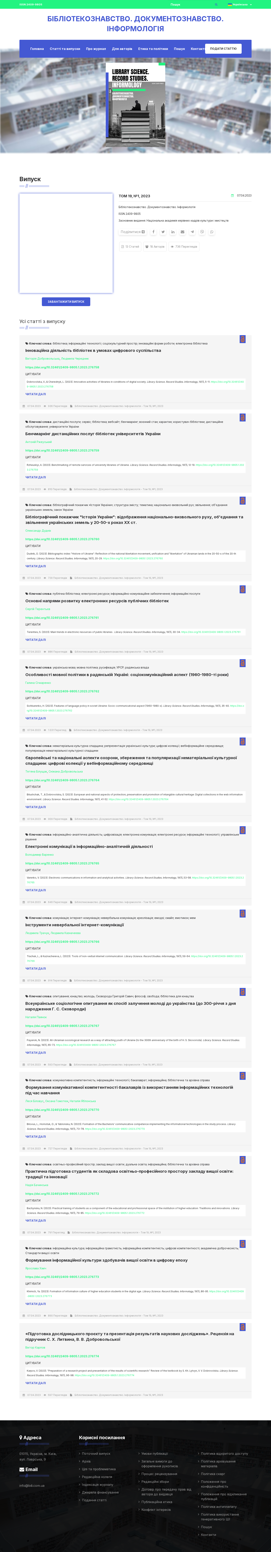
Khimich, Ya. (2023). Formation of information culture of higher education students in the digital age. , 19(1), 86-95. (135, 1294)
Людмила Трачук (37, 933)
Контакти (199, 49)
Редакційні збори (155, 1482)
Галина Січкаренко (38, 682)
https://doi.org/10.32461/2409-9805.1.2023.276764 (138, 799)
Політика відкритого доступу (224, 1454)
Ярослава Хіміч (35, 1268)
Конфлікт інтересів (156, 1510)
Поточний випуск (96, 1454)
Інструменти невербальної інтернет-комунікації (74, 924)
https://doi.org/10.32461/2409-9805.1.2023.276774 (104, 1375)
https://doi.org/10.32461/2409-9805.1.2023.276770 (115, 1128)
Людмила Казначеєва (66, 933)
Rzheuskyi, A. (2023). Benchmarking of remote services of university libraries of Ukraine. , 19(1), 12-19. (135, 467)
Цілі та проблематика (99, 1469)
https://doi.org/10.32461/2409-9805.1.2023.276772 (114, 1212)
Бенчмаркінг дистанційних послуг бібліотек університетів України (92, 433)
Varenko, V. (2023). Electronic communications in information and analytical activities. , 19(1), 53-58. (135, 880)
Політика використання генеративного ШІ (220, 1516)
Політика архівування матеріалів (218, 1463)
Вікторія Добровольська (42, 358)
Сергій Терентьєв (37, 609)
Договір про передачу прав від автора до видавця (166, 1491)
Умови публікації (154, 1454)
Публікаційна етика (156, 1502)
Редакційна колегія (97, 1477)
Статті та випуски (65, 49)
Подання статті (94, 1500)
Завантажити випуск (66, 301)
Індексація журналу (97, 1485)
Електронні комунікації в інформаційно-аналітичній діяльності (89, 846)
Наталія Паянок (36, 1017)
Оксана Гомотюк (56, 1101)
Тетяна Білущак (36, 771)
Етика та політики (153, 49)
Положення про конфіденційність (214, 1484)
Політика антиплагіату (219, 1507)
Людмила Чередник (75, 358)
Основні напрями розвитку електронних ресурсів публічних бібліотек (97, 600)
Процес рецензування (159, 1474)
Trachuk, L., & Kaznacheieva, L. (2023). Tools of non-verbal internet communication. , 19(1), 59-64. (135, 958)
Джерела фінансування (100, 1492)
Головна (37, 49)
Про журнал (96, 49)
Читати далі (35, 394)
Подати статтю (223, 48)
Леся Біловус (34, 1101)
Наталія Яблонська (83, 1101)
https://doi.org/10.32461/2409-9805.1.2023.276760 (133, 558)
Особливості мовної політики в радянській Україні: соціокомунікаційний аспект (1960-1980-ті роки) (127, 674)
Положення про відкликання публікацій (224, 1496)
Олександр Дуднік (38, 530)
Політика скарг (213, 1474)
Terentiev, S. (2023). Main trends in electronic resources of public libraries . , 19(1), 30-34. (133, 632)
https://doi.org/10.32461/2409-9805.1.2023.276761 (210, 632)
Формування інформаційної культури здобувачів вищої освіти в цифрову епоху (106, 1260)
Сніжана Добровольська (66, 771)
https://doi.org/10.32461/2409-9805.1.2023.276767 (86, 1044)
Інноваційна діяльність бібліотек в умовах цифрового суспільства (93, 350)
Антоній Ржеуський (38, 442)
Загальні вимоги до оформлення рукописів (159, 1463)
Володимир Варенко (39, 854)
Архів (86, 1461)
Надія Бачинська (36, 1185)
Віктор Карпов (35, 1347)
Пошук (179, 49)
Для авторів (122, 49)
